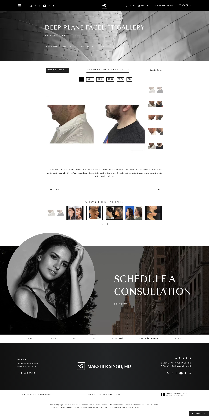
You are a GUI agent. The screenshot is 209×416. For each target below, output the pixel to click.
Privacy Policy (108, 394)
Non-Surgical (117, 338)
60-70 (120, 79)
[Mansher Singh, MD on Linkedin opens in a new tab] (53, 5)
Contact (177, 338)
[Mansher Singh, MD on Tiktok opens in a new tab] (40, 5)
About (31, 338)
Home (47, 46)
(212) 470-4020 (133, 407)
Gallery (57, 46)
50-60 (110, 79)
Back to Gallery (156, 70)
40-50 (100, 79)
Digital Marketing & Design (176, 394)
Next (157, 189)
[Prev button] (102, 224)
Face (74, 338)
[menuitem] (31, 5)
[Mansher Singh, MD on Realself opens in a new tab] (35, 5)
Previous (54, 189)
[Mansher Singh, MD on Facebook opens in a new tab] (49, 5)
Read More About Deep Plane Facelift (107, 70)
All (81, 79)
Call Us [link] (132, 5)
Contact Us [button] (198, 414)
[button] (19, 5)
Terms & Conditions (94, 394)
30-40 (90, 79)
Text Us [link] (144, 5)
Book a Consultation (163, 5)
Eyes (93, 338)
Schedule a (152, 286)
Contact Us (185, 5)
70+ (129, 79)
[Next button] (107, 224)
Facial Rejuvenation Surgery (78, 46)
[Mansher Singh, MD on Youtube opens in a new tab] (44, 5)
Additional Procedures (148, 338)
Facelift (100, 46)
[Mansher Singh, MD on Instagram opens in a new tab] (31, 5)
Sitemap (119, 394)
